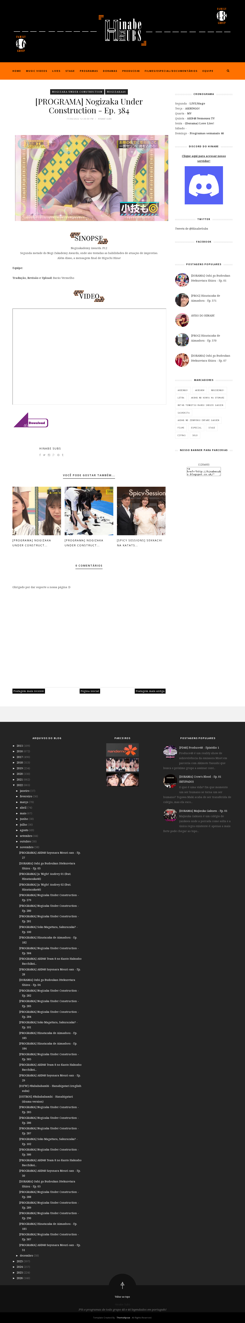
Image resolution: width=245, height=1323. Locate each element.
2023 (20, 1261)
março (24, 802)
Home (16, 71)
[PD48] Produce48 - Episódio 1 (199, 747)
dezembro (27, 1255)
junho (24, 819)
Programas (89, 71)
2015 (20, 745)
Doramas (110, 71)
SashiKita (184, 413)
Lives (56, 71)
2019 (20, 768)
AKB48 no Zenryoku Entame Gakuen (198, 420)
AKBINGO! (183, 390)
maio (23, 813)
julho (24, 824)
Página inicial (90, 691)
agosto (24, 830)
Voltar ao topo (122, 1296)
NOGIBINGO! (218, 390)
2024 (20, 1267)
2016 (20, 751)
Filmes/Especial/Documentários (171, 71)
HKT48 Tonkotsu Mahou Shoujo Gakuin (200, 405)
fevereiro (26, 796)
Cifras (182, 435)
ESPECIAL (196, 428)
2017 (20, 757)
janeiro (25, 791)
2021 (20, 779)
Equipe (208, 71)
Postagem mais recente (28, 691)
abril (23, 807)
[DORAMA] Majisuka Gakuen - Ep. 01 (203, 811)
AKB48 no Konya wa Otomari (208, 398)
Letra (181, 398)
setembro (26, 836)
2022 (20, 785)
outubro (26, 841)
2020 (20, 774)
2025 (20, 1272)
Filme (181, 428)
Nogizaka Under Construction (77, 91)
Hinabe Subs (50, 448)
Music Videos (36, 71)
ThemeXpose (123, 1317)
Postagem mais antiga (150, 691)
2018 (20, 762)
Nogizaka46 (116, 91)
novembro (27, 847)
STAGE (211, 428)
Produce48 (131, 71)
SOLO (195, 435)
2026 (20, 1278)
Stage (70, 71)
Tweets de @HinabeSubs (191, 228)
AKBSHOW (199, 390)
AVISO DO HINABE (203, 315)
